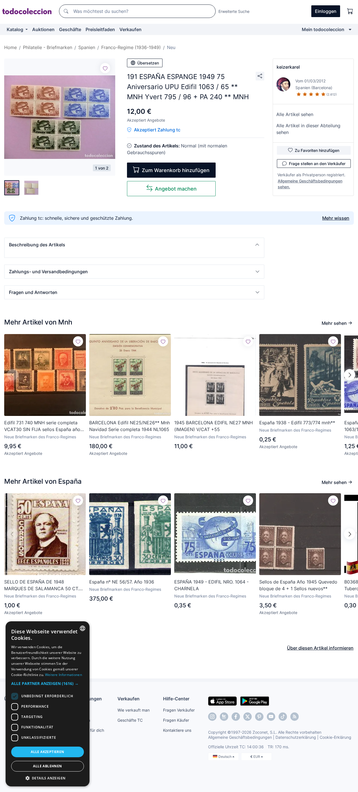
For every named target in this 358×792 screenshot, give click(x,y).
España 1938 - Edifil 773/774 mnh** (297, 422)
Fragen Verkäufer (179, 710)
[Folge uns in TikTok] (283, 716)
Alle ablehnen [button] (47, 766)
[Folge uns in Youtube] (271, 716)
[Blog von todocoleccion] (294, 716)
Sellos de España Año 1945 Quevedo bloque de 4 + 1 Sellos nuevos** (298, 585)
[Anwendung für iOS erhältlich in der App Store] (222, 700)
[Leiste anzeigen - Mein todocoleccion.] (350, 29)
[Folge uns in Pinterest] (259, 716)
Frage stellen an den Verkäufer (317, 163)
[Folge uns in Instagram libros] (224, 716)
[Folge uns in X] (247, 716)
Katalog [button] (15, 29)
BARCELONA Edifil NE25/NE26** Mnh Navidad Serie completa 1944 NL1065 (129, 426)
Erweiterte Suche (233, 11)
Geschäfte (70, 29)
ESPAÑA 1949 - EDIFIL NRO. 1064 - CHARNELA (211, 585)
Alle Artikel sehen (294, 114)
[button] (134, 244)
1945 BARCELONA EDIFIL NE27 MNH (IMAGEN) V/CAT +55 (213, 426)
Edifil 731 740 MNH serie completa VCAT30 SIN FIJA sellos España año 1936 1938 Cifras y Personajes (42, 426)
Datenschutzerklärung (295, 737)
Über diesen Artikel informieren (320, 648)
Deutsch (225, 756)
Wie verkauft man (133, 710)
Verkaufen (130, 29)
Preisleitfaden (100, 29)
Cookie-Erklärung (335, 737)
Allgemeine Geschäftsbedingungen (240, 737)
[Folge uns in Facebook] (236, 716)
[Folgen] (105, 68)
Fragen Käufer (176, 720)
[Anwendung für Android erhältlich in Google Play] (254, 700)
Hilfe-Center (176, 698)
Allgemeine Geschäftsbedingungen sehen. (310, 184)
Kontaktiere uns (177, 730)
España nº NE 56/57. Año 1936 (121, 582)
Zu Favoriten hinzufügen (317, 150)
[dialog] (48, 703)
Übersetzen (148, 63)
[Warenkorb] (350, 11)
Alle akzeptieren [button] (47, 751)
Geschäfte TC (130, 720)
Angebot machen (176, 189)
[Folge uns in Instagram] (212, 716)
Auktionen (43, 29)
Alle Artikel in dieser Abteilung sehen (308, 129)
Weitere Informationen (63, 674)
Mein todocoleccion (323, 29)
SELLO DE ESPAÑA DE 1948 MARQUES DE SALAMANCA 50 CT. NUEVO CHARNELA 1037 (41, 585)
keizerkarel (288, 67)
